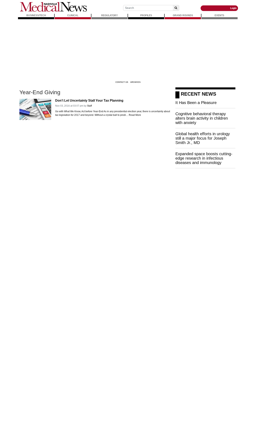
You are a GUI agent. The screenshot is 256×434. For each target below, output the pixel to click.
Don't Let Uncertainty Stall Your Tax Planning (89, 100)
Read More (135, 115)
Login (233, 8)
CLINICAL (72, 15)
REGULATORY (109, 15)
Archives (135, 82)
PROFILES (146, 15)
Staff (89, 105)
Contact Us (121, 82)
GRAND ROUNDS (183, 15)
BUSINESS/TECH (36, 15)
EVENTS (219, 15)
